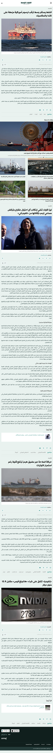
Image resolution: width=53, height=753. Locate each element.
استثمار (33, 723)
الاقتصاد (50, 8)
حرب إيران (21, 572)
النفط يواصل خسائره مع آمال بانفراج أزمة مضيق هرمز (38, 153)
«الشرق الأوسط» (43, 56)
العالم (31, 114)
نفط (45, 114)
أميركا (16, 452)
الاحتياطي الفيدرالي (24, 452)
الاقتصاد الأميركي (42, 452)
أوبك (40, 114)
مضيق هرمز (28, 572)
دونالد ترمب (33, 452)
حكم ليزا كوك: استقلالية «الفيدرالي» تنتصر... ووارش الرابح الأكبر (30, 435)
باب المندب (14, 572)
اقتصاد (44, 572)
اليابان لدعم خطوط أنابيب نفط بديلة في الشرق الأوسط (13, 176)
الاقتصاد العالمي (36, 572)
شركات (44, 723)
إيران (4, 572)
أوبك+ (35, 114)
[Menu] (51, 3)
